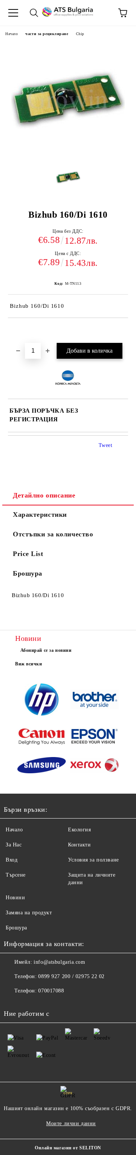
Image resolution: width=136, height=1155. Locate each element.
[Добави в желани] (122, 330)
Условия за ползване (93, 860)
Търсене (16, 875)
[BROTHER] (94, 700)
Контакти (79, 845)
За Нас (14, 845)
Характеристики (40, 514)
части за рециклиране (46, 34)
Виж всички (28, 664)
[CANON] (41, 737)
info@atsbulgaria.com (59, 962)
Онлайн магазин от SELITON (68, 1147)
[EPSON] (94, 737)
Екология (79, 829)
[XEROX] (94, 766)
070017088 (51, 991)
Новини (15, 897)
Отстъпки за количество (53, 534)
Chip (80, 34)
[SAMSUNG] (41, 766)
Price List (28, 554)
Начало (11, 34)
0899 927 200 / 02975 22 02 (71, 976)
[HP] (41, 700)
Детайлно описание (44, 495)
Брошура (27, 573)
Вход (11, 860)
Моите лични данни (71, 1123)
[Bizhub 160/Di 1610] (68, 179)
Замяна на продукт (29, 912)
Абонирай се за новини (46, 650)
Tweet (106, 445)
